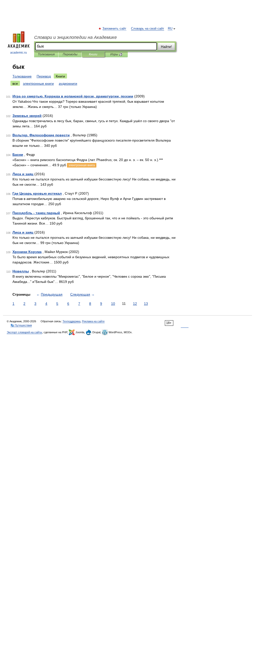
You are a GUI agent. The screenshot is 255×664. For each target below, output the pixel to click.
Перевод (44, 76)
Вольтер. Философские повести (41, 135)
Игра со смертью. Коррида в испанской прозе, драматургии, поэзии (72, 96)
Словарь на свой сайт (147, 28)
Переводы (70, 54)
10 (113, 304)
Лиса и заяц (22, 174)
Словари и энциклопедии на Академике (75, 37)
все (15, 83)
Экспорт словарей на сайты (24, 332)
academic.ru (18, 52)
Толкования (46, 54)
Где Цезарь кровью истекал (37, 193)
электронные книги (38, 83)
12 (135, 304)
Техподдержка (71, 321)
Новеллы (20, 271)
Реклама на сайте (93, 321)
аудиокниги (68, 83)
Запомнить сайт (114, 28)
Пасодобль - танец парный (36, 213)
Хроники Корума (27, 252)
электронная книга (81, 165)
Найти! (166, 47)
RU (170, 28)
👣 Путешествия (21, 325)
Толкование (22, 76)
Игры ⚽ (116, 54)
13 (146, 304)
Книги (93, 54)
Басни (17, 155)
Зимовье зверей (27, 116)
